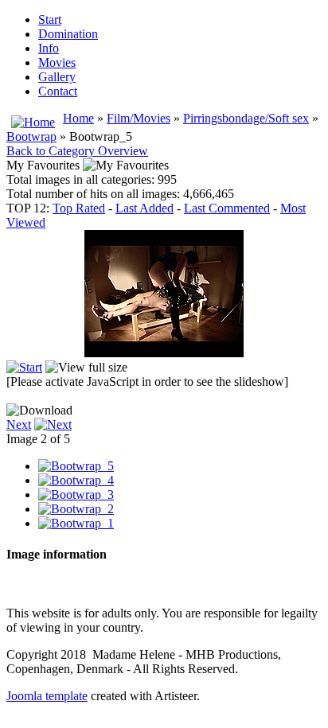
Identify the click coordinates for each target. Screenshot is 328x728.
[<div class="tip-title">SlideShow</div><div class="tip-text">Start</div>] (24, 367)
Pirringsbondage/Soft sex (246, 118)
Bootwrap (31, 136)
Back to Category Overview (77, 151)
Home (78, 118)
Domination (68, 34)
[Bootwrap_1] (76, 523)
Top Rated (79, 208)
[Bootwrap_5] (76, 466)
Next (18, 424)
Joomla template (47, 696)
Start (49, 19)
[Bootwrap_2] (76, 509)
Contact (57, 91)
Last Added (144, 208)
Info (48, 48)
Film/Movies (138, 118)
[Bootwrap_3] (76, 494)
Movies (57, 62)
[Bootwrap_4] (76, 480)
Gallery (57, 77)
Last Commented (227, 208)
